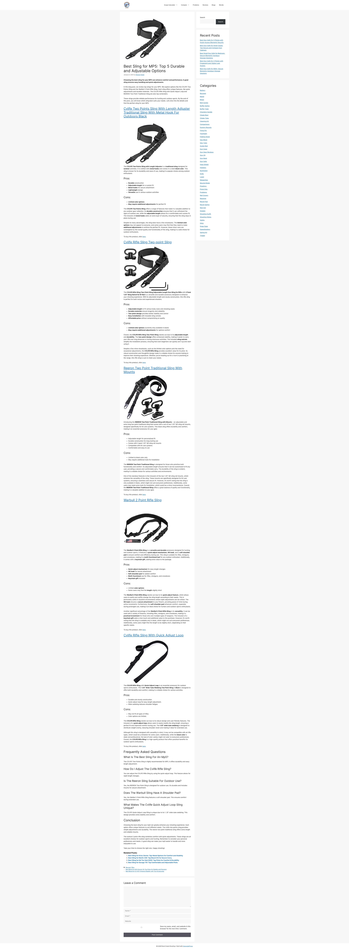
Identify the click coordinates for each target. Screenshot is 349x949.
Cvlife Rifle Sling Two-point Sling (148, 242)
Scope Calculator (169, 5)
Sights (202, 220)
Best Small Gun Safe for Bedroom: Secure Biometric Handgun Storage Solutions (212, 55)
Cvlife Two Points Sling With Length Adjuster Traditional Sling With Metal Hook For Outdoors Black (157, 112)
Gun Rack (203, 158)
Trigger (202, 236)
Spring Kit (203, 232)
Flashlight (203, 134)
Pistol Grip (203, 189)
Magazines (204, 180)
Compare (184, 5)
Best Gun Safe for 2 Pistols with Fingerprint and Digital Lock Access (211, 63)
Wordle (221, 5)
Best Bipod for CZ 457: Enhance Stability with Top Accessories (145, 871)
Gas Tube (203, 143)
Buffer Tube (204, 109)
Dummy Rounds (205, 127)
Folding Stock (205, 137)
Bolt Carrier (204, 103)
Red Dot (203, 208)
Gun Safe (203, 161)
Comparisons (204, 124)
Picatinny (203, 186)
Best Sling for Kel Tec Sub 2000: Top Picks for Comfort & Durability (153, 860)
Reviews (205, 5)
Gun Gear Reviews (206, 152)
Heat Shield (204, 164)
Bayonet (128, 867)
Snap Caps (204, 226)
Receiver (203, 198)
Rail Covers (204, 195)
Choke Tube (204, 118)
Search (202, 17)
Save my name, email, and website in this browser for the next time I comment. (175, 927)
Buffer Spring (204, 106)
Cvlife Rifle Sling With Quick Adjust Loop (153, 635)
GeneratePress (188, 946)
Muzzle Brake (205, 183)
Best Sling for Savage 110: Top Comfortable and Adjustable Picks (153, 862)
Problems (196, 5)
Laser (202, 177)
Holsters (203, 168)
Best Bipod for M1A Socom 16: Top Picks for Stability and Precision (146, 869)
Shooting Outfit (205, 214)
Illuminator (203, 171)
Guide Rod (204, 146)
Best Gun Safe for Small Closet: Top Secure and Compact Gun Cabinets (211, 48)
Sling (132, 867)
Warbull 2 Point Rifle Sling (143, 500)
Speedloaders (205, 229)
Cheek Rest (204, 115)
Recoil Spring (204, 205)
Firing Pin (203, 130)
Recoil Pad (204, 202)
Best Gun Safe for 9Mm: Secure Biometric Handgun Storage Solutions (211, 71)
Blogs (213, 5)
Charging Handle (206, 112)
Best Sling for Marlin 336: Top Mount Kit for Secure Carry (150, 858)
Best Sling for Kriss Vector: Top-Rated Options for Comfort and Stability (155, 856)
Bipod (202, 96)
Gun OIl (202, 155)
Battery (202, 90)
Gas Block (203, 140)
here (144, 236)
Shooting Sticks (205, 217)
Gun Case (203, 149)
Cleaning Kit (204, 121)
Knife (202, 174)
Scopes (202, 211)
